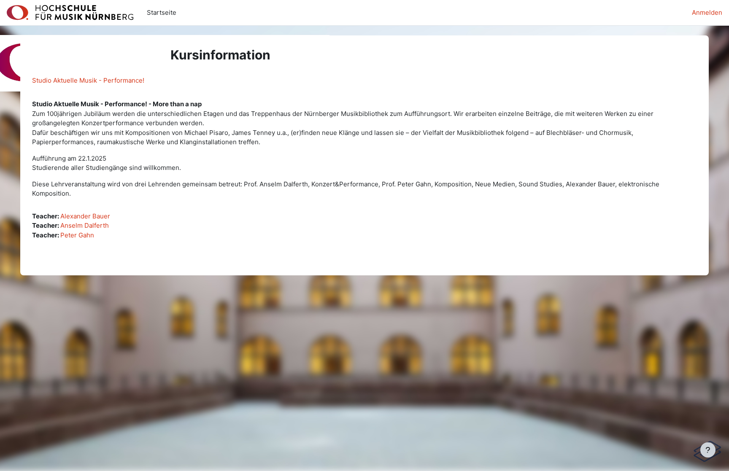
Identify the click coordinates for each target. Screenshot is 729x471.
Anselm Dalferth (84, 225)
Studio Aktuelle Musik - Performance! (88, 80)
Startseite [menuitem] (161, 12)
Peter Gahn (77, 235)
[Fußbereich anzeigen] (708, 450)
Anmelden (707, 12)
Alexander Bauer (85, 216)
